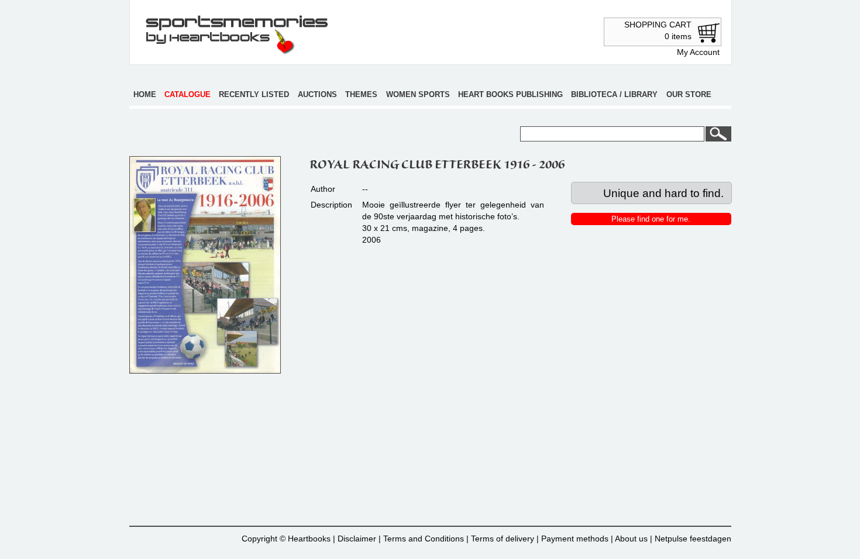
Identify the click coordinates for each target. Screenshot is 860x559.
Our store (688, 94)
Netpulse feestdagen (693, 538)
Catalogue (187, 94)
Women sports (418, 94)
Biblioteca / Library (614, 94)
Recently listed (254, 94)
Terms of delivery (502, 538)
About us (631, 538)
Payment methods (574, 538)
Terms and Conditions (423, 538)
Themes (361, 94)
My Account (698, 52)
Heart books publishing (510, 94)
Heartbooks (309, 538)
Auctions (317, 94)
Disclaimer (357, 538)
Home (144, 94)
